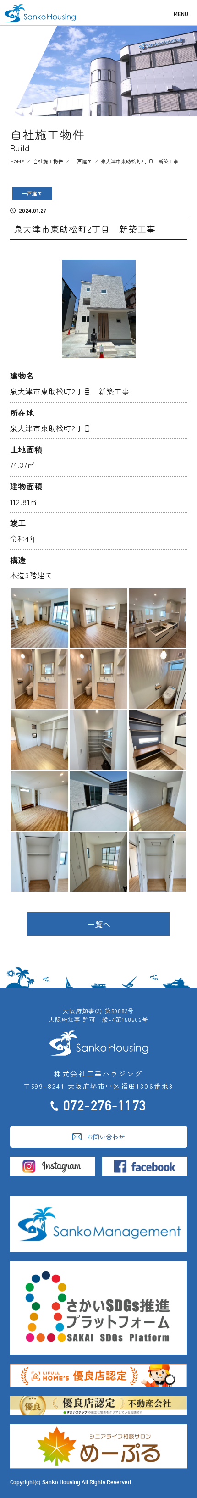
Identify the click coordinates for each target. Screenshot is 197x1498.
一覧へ (98, 924)
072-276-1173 (105, 1106)
